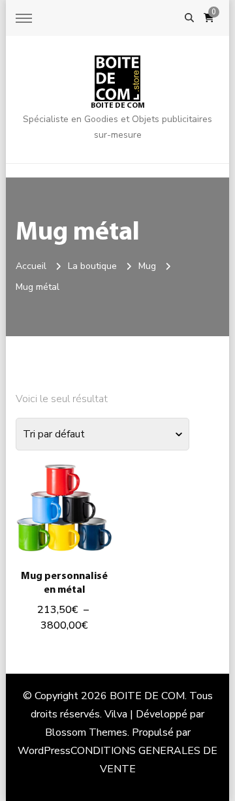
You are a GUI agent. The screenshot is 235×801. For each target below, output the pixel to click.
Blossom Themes (86, 732)
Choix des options (64, 515)
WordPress (44, 751)
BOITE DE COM (118, 106)
